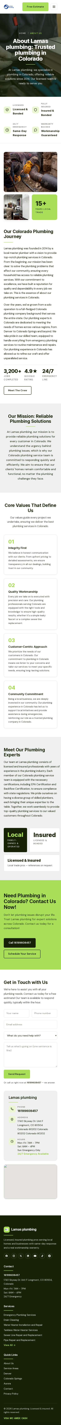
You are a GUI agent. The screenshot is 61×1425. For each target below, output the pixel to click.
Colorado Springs (13, 1378)
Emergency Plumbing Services (20, 1315)
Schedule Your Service (22, 953)
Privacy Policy (11, 1393)
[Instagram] (14, 1256)
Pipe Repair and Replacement (19, 1340)
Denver (7, 1373)
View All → (9, 1345)
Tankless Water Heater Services (21, 1330)
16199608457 (34, 1082)
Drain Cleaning (11, 1320)
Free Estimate (35, 6)
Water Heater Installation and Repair (23, 1325)
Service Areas (11, 1368)
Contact (8, 1388)
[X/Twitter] (21, 1256)
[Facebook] (6, 1256)
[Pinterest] (49, 1256)
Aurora (7, 1383)
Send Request (16, 1074)
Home (22, 33)
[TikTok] (42, 1256)
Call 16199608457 (20, 942)
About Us (36, 33)
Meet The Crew (17, 390)
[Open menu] (54, 6)
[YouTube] (35, 1256)
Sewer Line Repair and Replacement (23, 1335)
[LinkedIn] (28, 1256)
